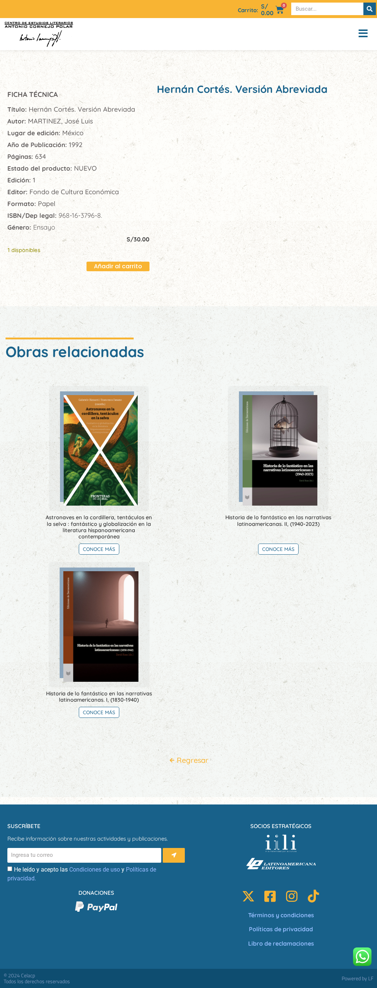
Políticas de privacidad (281, 929)
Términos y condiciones (281, 915)
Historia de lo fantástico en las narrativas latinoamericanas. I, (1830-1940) (99, 696)
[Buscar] (369, 9)
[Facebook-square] (270, 896)
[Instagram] (291, 896)
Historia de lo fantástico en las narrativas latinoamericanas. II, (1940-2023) (278, 520)
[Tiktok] (313, 896)
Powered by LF (357, 978)
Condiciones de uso (94, 869)
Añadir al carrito (118, 266)
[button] (347, 34)
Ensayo (44, 227)
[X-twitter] (248, 896)
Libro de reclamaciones (281, 943)
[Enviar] (174, 855)
